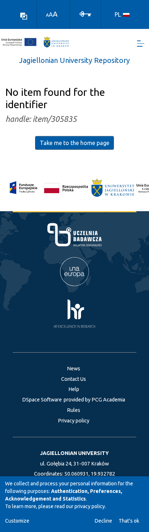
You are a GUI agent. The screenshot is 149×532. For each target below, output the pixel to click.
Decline (103, 521)
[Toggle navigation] (140, 44)
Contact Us (73, 379)
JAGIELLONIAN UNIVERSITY (74, 453)
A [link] (47, 15)
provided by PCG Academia (94, 400)
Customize (17, 521)
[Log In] (85, 13)
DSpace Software (42, 400)
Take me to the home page (74, 143)
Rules (73, 410)
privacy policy (89, 506)
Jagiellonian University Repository (74, 60)
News (73, 368)
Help (73, 389)
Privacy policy (73, 421)
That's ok (129, 521)
